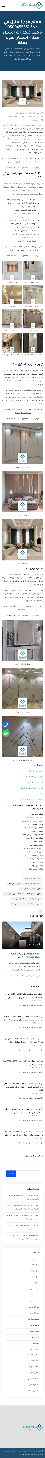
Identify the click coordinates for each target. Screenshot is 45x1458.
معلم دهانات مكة (36, 771)
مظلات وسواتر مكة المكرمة (32, 788)
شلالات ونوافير (33, 1319)
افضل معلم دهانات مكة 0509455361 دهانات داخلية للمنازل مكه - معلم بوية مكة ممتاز (23, 996)
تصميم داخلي (33, 1385)
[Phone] (6, 724)
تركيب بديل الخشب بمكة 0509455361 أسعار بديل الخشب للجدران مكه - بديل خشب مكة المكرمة (23, 1086)
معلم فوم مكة (17, 904)
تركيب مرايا (35, 1295)
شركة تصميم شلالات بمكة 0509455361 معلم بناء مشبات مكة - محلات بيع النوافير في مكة (23, 1133)
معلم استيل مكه (19, 899)
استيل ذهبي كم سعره (33, 879)
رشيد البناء (18, 113)
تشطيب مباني (33, 1379)
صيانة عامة (35, 1325)
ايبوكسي (35, 1259)
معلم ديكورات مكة (34, 904)
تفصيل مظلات (25, 976)
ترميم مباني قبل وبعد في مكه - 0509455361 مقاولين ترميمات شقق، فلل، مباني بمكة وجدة (23, 1018)
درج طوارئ (35, 1301)
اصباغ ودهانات (32, 1355)
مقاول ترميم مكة (36, 869)
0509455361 (29, 168)
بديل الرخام (35, 1271)
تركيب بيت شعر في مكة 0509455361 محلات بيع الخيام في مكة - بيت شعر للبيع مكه (23, 1111)
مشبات (36, 1343)
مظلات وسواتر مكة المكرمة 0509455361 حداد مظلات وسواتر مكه (22, 1063)
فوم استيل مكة (35, 899)
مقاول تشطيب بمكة (35, 783)
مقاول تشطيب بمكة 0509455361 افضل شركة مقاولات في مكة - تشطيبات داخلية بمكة (23, 1040)
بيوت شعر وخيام (33, 1289)
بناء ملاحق (34, 1361)
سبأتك (35, 1455)
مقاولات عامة (27, 117)
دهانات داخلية (34, 1313)
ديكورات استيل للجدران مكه (31, 889)
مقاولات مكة (22, 1451)
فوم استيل (36, 117)
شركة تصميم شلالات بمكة (32, 800)
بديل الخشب (34, 1265)
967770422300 (25, 1455)
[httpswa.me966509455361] (6, 733)
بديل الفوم (35, 1277)
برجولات (36, 1283)
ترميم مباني (34, 1373)
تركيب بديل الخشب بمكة (33, 777)
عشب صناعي (34, 1331)
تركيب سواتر (35, 976)
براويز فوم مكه (14, 884)
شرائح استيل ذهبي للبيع (13, 894)
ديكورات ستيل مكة (34, 894)
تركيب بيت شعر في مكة (33, 794)
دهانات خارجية (33, 1307)
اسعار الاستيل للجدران (32, 884)
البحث (11, 1174)
